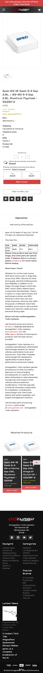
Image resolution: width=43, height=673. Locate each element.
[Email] (12, 199)
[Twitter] (24, 199)
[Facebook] (6, 199)
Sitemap (6, 568)
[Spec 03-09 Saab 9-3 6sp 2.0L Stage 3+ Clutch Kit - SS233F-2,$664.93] (31, 446)
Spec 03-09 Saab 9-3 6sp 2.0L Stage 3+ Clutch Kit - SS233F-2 (30, 470)
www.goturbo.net (13, 332)
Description (21, 218)
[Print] (18, 199)
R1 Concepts (28, 578)
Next (36, 462)
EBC (24, 583)
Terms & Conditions (11, 555)
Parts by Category (31, 561)
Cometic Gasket (30, 590)
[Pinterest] (30, 199)
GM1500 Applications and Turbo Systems (30, 555)
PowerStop (28, 580)
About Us (7, 566)
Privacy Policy (9, 558)
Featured (27, 548)
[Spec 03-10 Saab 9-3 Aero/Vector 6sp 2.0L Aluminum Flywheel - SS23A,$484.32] (12, 446)
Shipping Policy (9, 553)
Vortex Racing (29, 585)
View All (26, 598)
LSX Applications (30, 550)
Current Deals (9, 548)
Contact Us (7, 550)
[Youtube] (24, 537)
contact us (17, 261)
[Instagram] (18, 537)
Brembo (26, 593)
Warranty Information (21, 224)
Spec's (11, 327)
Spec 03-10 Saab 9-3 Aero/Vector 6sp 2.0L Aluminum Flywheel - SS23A (12, 471)
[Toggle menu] (6, 9)
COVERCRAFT (29, 595)
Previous (6, 462)
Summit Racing (29, 563)
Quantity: (22, 153)
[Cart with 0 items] (36, 9)
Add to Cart (12, 490)
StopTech (27, 588)
